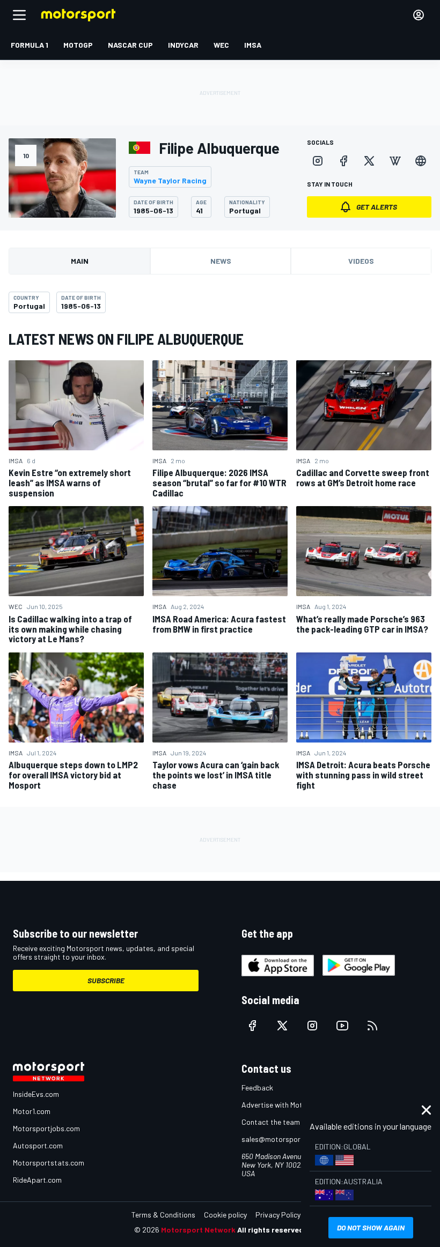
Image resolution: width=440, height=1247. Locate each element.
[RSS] (372, 1025)
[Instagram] (317, 161)
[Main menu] (19, 15)
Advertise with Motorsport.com (292, 1104)
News (220, 260)
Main (80, 260)
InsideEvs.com (36, 1093)
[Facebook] (343, 161)
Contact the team (270, 1121)
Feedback (257, 1087)
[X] (369, 161)
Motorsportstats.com (48, 1162)
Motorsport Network (198, 1229)
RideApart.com (37, 1179)
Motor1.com (31, 1111)
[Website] (420, 161)
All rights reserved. (271, 1229)
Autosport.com (38, 1145)
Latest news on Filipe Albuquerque (126, 338)
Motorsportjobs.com (46, 1128)
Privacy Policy (277, 1214)
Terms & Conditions (163, 1214)
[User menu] (418, 15)
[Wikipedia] (395, 161)
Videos (361, 260)
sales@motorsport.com (280, 1139)
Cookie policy (225, 1214)
